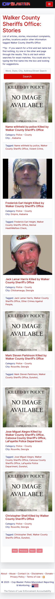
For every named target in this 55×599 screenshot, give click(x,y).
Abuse (12, 573)
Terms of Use (33, 576)
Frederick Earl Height (25, 221)
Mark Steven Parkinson (26, 374)
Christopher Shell (23, 534)
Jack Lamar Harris (23, 298)
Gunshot (33, 377)
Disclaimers (37, 573)
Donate (49, 573)
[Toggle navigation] (49, 4)
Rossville (15, 366)
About (4, 573)
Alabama (16, 138)
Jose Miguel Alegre (24, 456)
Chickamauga (18, 290)
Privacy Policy (17, 576)
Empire (14, 214)
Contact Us (23, 573)
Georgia (30, 290)
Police (19, 134)
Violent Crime (36, 148)
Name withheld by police (26, 145)
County (28, 134)
